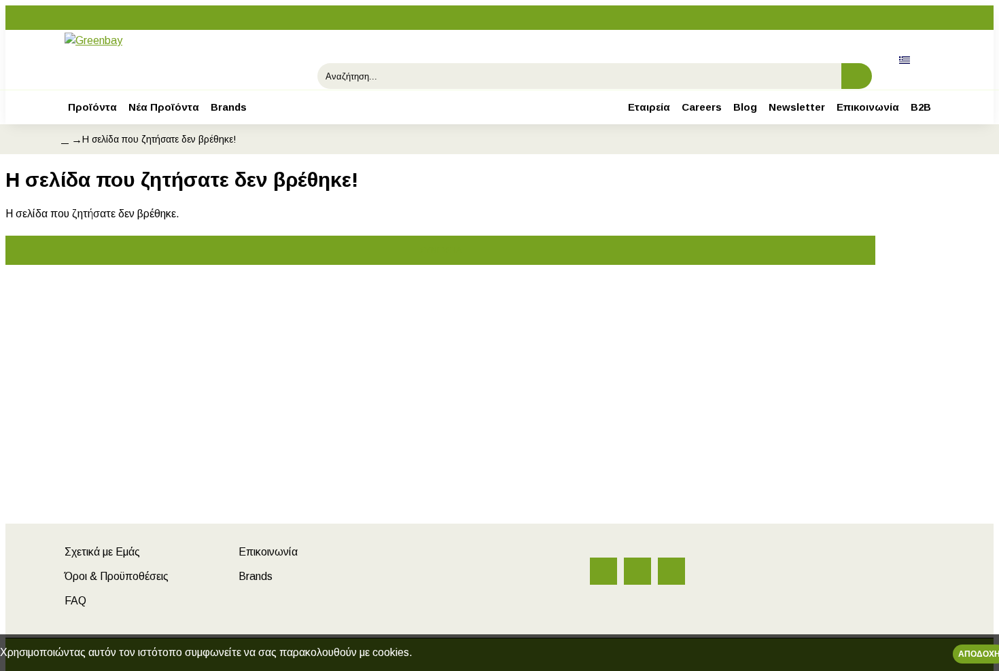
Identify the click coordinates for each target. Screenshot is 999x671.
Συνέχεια (440, 250)
